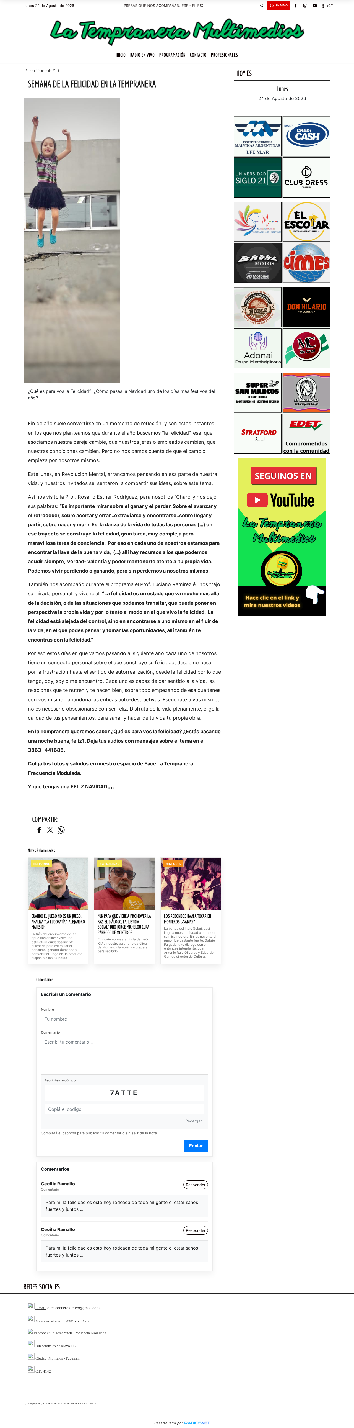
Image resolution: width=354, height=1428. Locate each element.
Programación (172, 54)
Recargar (193, 1121)
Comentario (50, 1032)
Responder (195, 1184)
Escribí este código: (61, 1080)
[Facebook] (295, 5)
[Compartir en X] (50, 830)
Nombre (47, 1009)
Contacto (198, 54)
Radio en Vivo (142, 54)
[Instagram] (305, 5)
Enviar (196, 1145)
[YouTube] (314, 5)
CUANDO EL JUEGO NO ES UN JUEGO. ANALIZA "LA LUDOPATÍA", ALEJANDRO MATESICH (58, 921)
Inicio (121, 54)
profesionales (224, 54)
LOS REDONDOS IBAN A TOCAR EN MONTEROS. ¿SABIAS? (187, 919)
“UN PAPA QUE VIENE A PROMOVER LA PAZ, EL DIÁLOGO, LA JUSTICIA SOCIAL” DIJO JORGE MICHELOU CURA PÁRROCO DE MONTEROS (124, 924)
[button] (262, 5)
